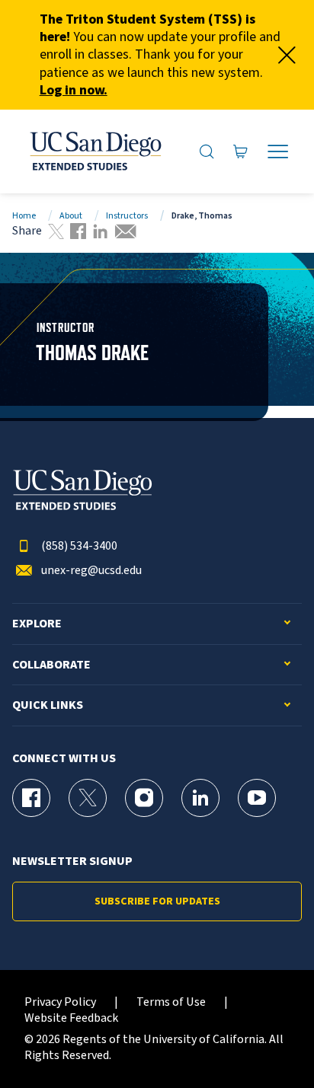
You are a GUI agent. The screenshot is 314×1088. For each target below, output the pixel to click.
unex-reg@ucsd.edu (91, 571)
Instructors (127, 215)
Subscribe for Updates (157, 901)
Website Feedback (71, 1018)
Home (24, 215)
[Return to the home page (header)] (94, 151)
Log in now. (73, 90)
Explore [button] (37, 624)
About (70, 215)
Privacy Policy (60, 1002)
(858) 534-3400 (79, 546)
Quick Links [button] (47, 705)
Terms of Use (171, 1002)
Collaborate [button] (51, 665)
